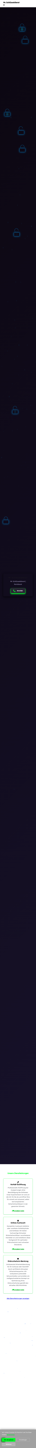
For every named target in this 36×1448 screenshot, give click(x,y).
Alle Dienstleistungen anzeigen (18, 1298)
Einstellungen (23, 1440)
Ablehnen (9, 1444)
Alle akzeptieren (8, 1440)
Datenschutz (11, 1434)
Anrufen (20, 591)
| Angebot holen (18, 1211)
